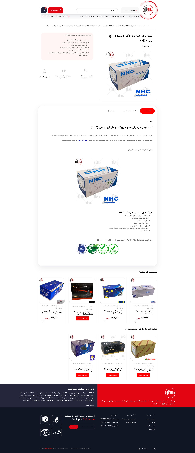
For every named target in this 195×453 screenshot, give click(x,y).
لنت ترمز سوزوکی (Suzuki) (132, 26)
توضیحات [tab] (147, 111)
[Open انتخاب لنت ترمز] (136, 10)
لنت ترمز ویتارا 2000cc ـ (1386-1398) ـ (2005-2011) (88, 26)
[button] (107, 54)
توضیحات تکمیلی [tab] (130, 111)
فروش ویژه (133, 16)
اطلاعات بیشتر (143, 375)
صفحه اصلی (145, 26)
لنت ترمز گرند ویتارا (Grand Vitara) (113, 26)
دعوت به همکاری (103, 16)
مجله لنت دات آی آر (87, 16)
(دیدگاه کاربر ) (147, 46)
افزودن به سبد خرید (135, 321)
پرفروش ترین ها (118, 16)
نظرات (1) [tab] (111, 111)
